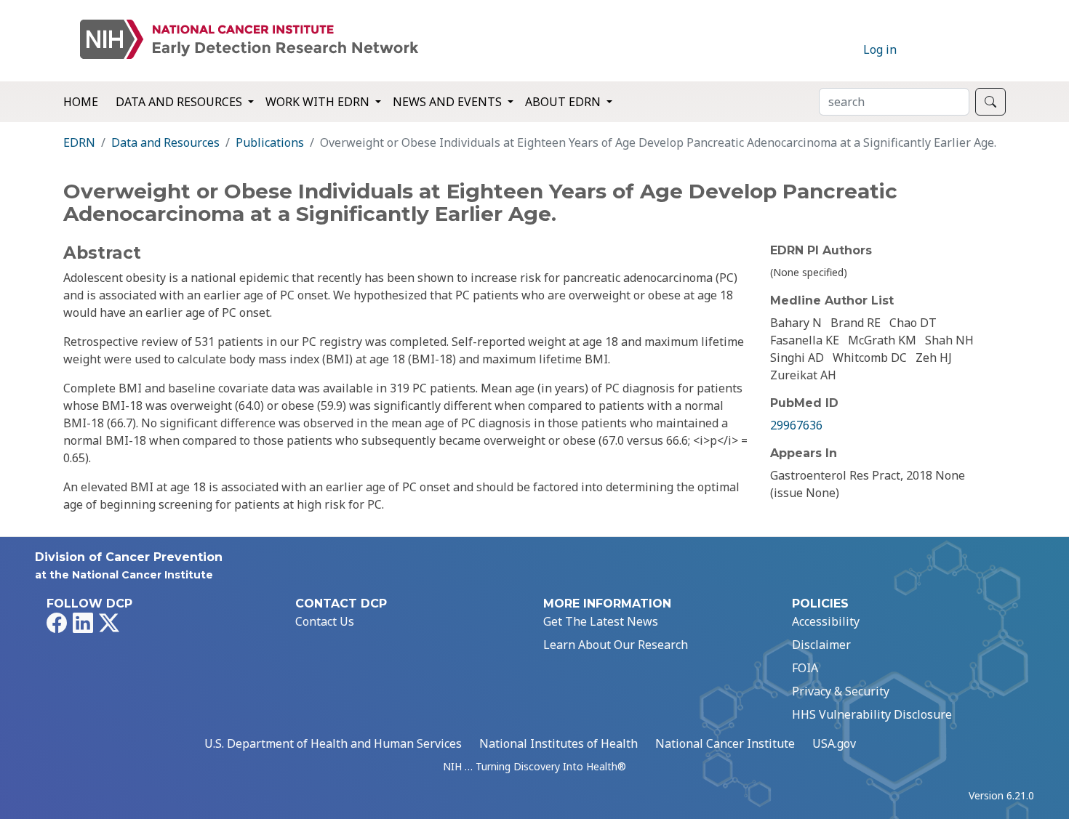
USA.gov (834, 743)
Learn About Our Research (615, 645)
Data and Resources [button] (180, 102)
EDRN (79, 142)
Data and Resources (165, 142)
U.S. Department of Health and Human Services (333, 743)
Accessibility (826, 621)
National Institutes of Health (558, 743)
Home (80, 102)
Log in (880, 49)
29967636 (796, 425)
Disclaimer (821, 645)
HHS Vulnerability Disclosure (872, 714)
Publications (270, 142)
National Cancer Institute (725, 743)
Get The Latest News (600, 621)
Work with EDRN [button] (318, 102)
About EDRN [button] (564, 102)
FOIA (805, 668)
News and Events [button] (449, 102)
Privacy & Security (840, 691)
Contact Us (324, 621)
